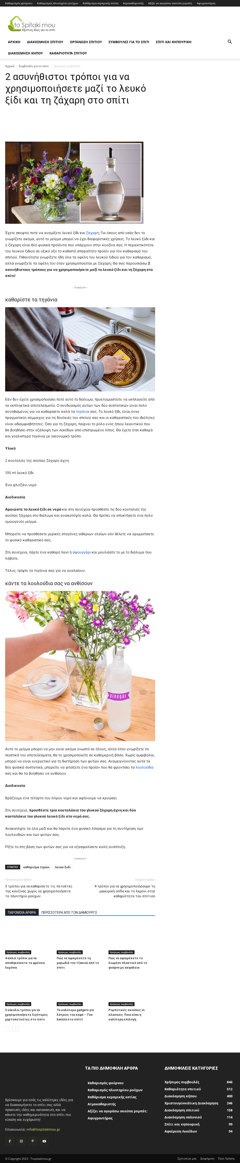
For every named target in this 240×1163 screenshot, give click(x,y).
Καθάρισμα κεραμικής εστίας (101, 3)
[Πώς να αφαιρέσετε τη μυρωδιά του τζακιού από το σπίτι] (80, 938)
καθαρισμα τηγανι (36, 867)
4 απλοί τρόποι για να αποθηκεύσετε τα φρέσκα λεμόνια (25, 962)
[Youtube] (44, 1141)
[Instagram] (21, 1141)
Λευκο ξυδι (63, 867)
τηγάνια (83, 411)
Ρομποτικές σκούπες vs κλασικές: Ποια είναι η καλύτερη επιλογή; (127, 1014)
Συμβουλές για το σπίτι (129, 42)
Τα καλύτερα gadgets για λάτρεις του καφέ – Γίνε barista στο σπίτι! (75, 1014)
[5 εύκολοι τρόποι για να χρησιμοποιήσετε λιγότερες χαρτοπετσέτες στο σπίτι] (28, 990)
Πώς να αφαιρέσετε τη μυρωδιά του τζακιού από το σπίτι (78, 962)
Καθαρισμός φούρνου (19, 3)
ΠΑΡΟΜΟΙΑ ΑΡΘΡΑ (22, 912)
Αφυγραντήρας (206, 3)
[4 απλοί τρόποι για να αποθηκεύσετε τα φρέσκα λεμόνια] (28, 938)
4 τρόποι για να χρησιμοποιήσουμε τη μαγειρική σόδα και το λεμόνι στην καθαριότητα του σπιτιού (124, 891)
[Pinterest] (32, 1141)
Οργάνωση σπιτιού (86, 42)
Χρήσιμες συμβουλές (18, 952)
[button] (229, 42)
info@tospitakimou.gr (43, 1129)
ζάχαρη (92, 233)
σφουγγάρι (82, 552)
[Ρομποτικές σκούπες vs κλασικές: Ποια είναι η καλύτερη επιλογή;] (132, 990)
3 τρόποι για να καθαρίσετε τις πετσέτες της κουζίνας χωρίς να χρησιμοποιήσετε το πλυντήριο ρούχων (38, 891)
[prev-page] (8, 1029)
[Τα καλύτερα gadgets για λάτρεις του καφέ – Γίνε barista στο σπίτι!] (80, 990)
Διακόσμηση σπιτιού (45, 42)
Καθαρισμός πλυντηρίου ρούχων (57, 3)
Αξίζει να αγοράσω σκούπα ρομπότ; (170, 3)
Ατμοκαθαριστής (133, 3)
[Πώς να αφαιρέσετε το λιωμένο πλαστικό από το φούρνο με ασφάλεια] (132, 938)
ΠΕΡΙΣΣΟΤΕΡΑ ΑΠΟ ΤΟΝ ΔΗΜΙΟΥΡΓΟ (69, 912)
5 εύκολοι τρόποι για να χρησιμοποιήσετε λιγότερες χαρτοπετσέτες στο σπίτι (26, 1014)
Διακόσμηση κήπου (25, 53)
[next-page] (16, 1029)
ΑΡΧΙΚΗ (14, 42)
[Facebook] (9, 1141)
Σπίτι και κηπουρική (173, 42)
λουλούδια (145, 767)
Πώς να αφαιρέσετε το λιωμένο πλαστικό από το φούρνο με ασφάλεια (128, 962)
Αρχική (9, 66)
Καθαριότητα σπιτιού (68, 53)
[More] (173, 128)
